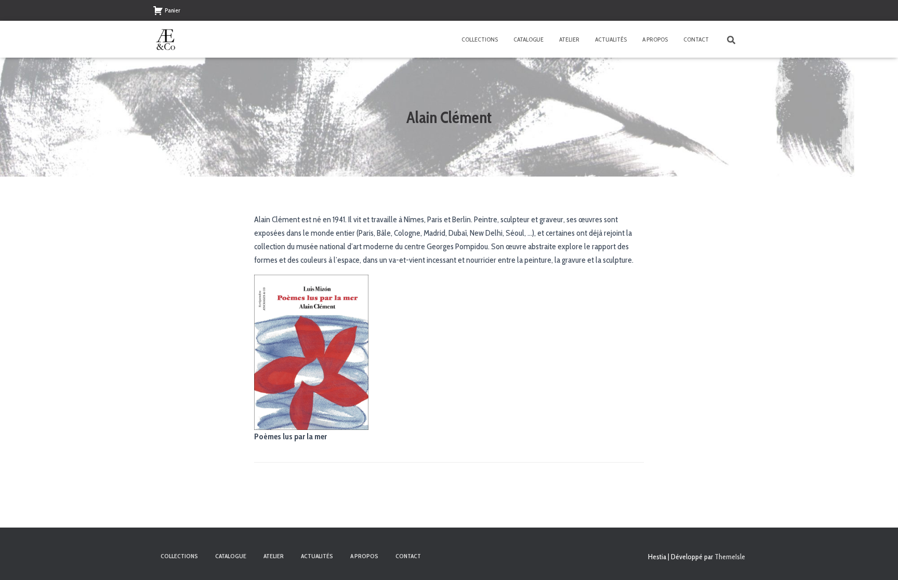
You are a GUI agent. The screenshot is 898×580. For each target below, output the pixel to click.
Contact (696, 39)
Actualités (611, 39)
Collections (479, 39)
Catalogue (528, 39)
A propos (655, 39)
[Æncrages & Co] (166, 39)
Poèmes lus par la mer (290, 436)
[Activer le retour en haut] (877, 559)
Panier (172, 10)
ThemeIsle (730, 556)
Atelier (569, 39)
